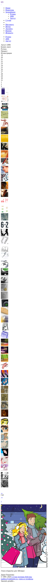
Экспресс (9, 29)
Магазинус (9, 25)
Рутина (13, 14)
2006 (12, 16)
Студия (8, 20)
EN (2, 2)
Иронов (8, 31)
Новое (7, 8)
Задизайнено (10, 12)
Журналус (9, 33)
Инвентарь (9, 10)
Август (13, 18)
